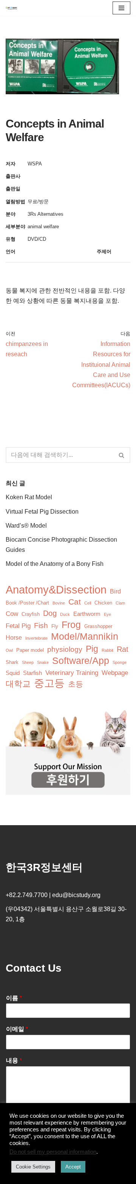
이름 (14, 998)
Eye (107, 614)
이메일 (17, 1029)
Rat (122, 649)
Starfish (32, 673)
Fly (54, 626)
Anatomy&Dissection (56, 589)
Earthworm (86, 614)
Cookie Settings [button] (33, 1167)
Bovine (59, 603)
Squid (13, 673)
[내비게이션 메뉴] (121, 8)
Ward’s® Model (26, 525)
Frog (71, 625)
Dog (50, 613)
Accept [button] (73, 1167)
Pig (92, 649)
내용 (14, 1060)
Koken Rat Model (29, 497)
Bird (115, 591)
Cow (12, 613)
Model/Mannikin (84, 636)
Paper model (30, 650)
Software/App (80, 661)
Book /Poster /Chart (27, 603)
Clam (120, 603)
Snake (43, 662)
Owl (9, 650)
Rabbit (107, 650)
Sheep (28, 662)
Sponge (120, 662)
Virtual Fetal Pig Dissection (42, 511)
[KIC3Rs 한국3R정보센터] (11, 7)
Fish (41, 625)
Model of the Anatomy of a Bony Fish (55, 564)
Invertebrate (36, 638)
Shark (12, 662)
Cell (87, 603)
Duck (65, 614)
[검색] (121, 455)
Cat (74, 601)
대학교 (18, 684)
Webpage (115, 672)
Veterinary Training (71, 672)
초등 (75, 684)
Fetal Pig (18, 625)
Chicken (103, 603)
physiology (64, 649)
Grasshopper (98, 626)
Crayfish (31, 614)
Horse (14, 637)
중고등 (49, 683)
